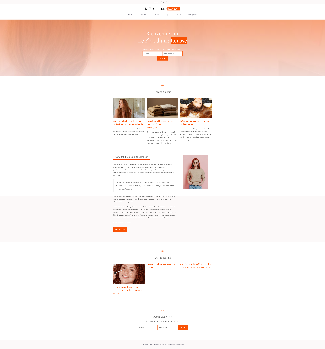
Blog (162, 2)
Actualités (143, 15)
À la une (130, 15)
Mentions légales (164, 344)
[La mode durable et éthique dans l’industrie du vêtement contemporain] (162, 117)
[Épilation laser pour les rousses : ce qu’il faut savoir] (196, 117)
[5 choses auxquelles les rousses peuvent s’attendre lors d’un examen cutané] (129, 283)
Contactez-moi (120, 229)
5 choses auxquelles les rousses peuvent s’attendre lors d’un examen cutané (128, 290)
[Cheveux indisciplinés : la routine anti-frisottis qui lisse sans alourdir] (129, 117)
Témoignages (192, 15)
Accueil (156, 2)
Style (167, 15)
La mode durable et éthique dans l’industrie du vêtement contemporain (160, 124)
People (178, 15)
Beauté (156, 15)
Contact (168, 2)
